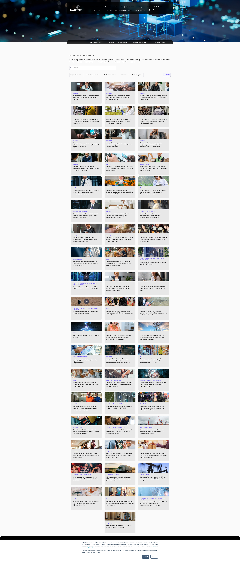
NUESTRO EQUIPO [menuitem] (122, 42)
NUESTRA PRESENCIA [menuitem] (159, 42)
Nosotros (108, 7)
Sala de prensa (130, 7)
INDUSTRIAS (108, 10)
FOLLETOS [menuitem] (111, 42)
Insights (116, 7)
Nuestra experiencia (96, 7)
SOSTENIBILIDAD (140, 10)
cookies (154, 546)
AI (91, 10)
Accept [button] (146, 556)
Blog (122, 7)
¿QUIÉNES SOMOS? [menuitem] (95, 42)
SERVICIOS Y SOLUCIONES (123, 10)
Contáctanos (158, 7)
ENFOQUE (97, 10)
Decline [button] (154, 556)
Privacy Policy (91, 548)
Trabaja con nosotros (144, 7)
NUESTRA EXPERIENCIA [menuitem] (139, 42)
